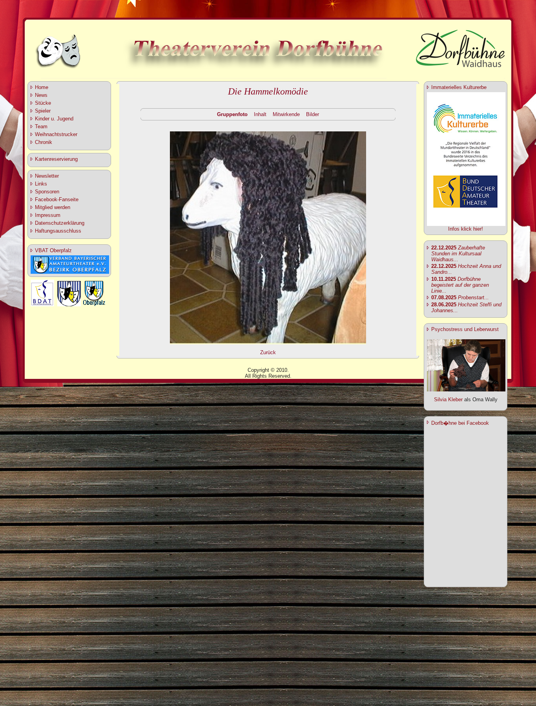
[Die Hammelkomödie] (268, 343)
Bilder (312, 114)
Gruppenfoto (232, 114)
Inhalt (260, 114)
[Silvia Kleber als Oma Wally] (466, 390)
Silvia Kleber (448, 399)
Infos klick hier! (465, 229)
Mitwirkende (286, 114)
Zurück (268, 352)
